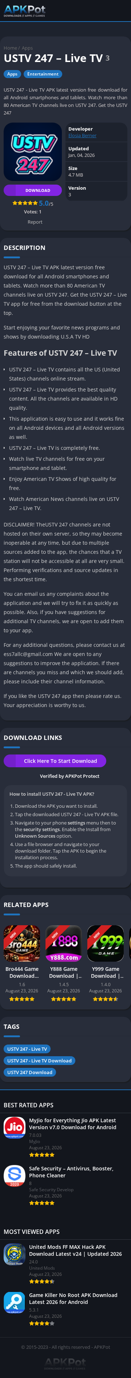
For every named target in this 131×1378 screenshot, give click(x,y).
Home (10, 48)
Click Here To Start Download (60, 760)
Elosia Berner (82, 135)
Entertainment (43, 74)
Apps (27, 48)
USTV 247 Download (29, 1072)
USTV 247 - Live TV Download (39, 1060)
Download (37, 190)
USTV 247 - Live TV (27, 1049)
